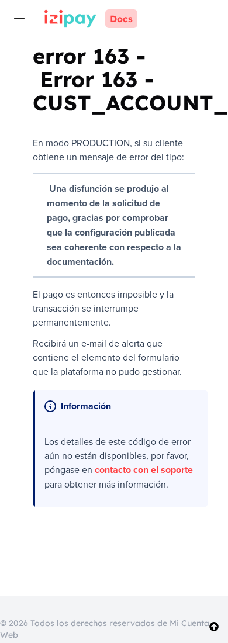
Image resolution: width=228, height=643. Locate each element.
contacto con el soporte (144, 469)
